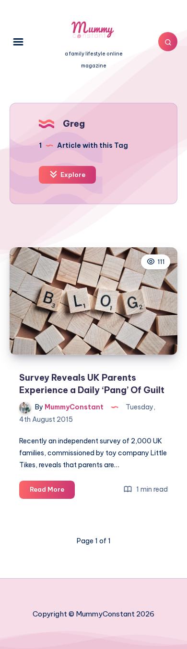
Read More (52, 491)
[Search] (167, 41)
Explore (72, 174)
